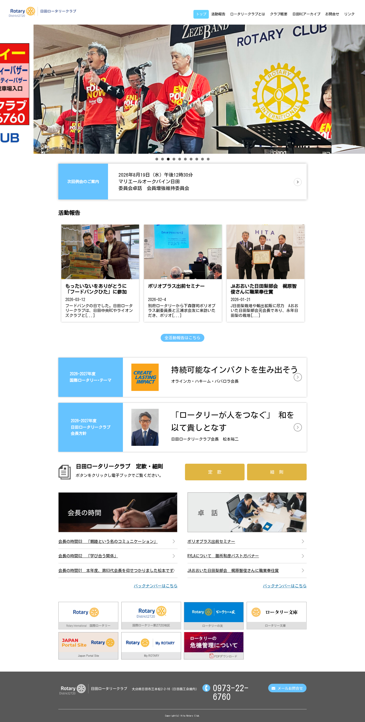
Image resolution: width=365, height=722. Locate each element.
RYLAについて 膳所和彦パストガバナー (223, 556)
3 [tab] (168, 159)
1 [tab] (156, 159)
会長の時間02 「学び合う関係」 (88, 556)
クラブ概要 (278, 14)
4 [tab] (174, 159)
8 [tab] (196, 159)
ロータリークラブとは (247, 14)
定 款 (214, 472)
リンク (349, 14)
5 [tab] (179, 159)
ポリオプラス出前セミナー (211, 541)
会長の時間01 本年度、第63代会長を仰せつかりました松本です (116, 570)
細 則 (277, 472)
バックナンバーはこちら (156, 586)
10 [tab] (208, 159)
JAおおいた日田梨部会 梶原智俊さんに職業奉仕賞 (233, 570)
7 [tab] (191, 159)
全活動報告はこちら (182, 338)
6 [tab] (185, 159)
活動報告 (218, 14)
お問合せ (332, 14)
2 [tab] (162, 159)
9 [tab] (202, 159)
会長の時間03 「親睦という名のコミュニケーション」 (108, 541)
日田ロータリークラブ (42, 11)
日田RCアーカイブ (306, 14)
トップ (201, 14)
